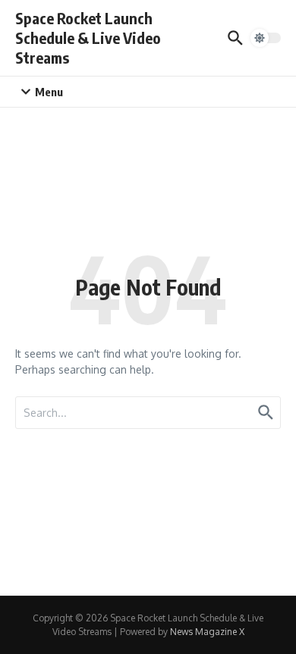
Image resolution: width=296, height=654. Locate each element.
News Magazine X (207, 631)
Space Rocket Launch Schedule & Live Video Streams (88, 37)
